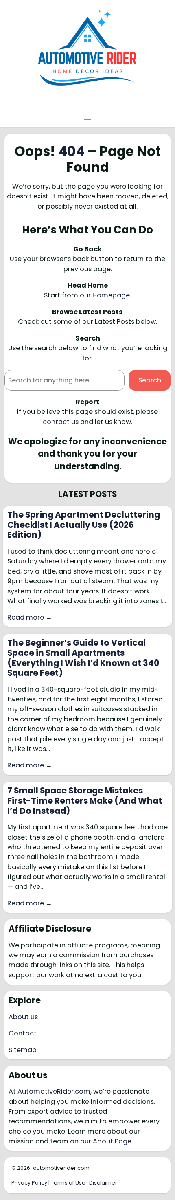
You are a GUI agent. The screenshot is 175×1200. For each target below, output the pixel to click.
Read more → (29, 617)
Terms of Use (68, 1183)
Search (149, 380)
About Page (112, 1141)
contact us (61, 421)
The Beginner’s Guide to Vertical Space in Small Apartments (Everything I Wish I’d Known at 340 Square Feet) (83, 658)
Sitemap (23, 1050)
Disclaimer (103, 1183)
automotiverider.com (61, 1168)
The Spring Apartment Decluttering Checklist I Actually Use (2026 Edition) (83, 525)
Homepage (111, 295)
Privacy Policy (29, 1183)
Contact (23, 1033)
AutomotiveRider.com (54, 1091)
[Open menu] (87, 118)
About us (23, 1017)
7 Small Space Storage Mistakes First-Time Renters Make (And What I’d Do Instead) (84, 801)
